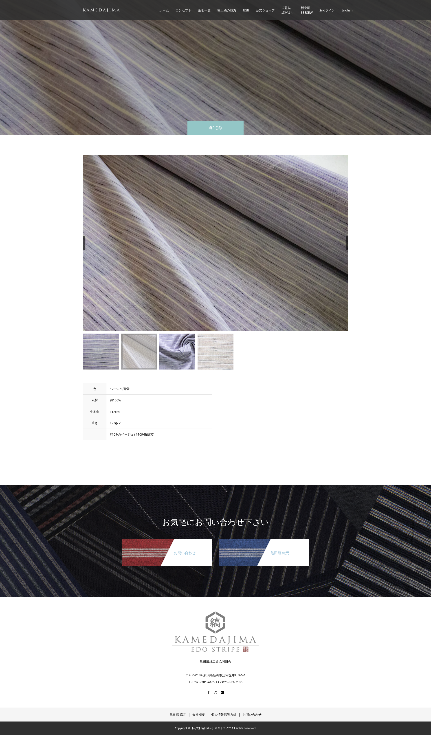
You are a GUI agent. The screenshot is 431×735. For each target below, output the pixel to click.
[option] (215, 243)
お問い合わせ (252, 714)
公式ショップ (265, 10)
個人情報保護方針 (223, 714)
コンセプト (183, 10)
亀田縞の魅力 (226, 10)
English (347, 10)
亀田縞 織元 (177, 714)
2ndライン (327, 10)
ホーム (164, 10)
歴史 (246, 10)
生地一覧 (204, 10)
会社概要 (198, 714)
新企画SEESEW (307, 10)
